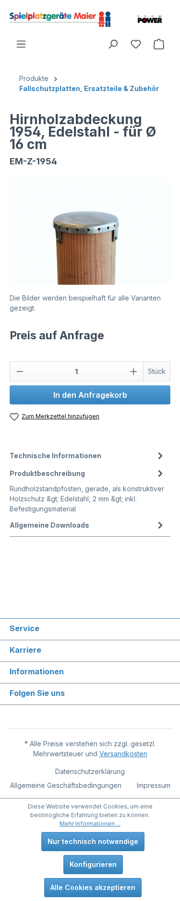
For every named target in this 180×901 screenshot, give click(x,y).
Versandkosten (123, 754)
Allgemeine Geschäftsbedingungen (65, 785)
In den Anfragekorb (90, 395)
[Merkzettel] (135, 44)
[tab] (88, 455)
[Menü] (21, 44)
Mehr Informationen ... (90, 823)
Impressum (153, 785)
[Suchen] (112, 44)
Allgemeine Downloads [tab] (49, 525)
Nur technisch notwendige (93, 841)
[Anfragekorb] (158, 44)
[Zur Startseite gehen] (60, 19)
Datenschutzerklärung (90, 771)
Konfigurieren (93, 864)
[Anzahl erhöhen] (134, 371)
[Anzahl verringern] (20, 371)
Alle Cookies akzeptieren (92, 887)
